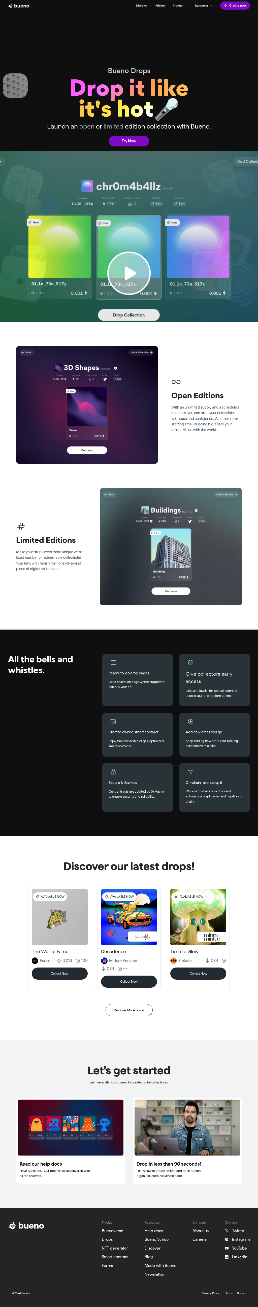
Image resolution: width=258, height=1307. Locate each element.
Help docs (154, 1231)
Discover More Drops (129, 1010)
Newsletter (154, 1274)
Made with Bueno (160, 1265)
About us (200, 1231)
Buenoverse (112, 1231)
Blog (149, 1257)
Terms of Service (236, 1293)
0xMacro (157, 791)
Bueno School (157, 1239)
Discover (141, 5)
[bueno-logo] (18, 6)
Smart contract (115, 1257)
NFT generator (115, 1248)
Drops (107, 1239)
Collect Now (59, 973)
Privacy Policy (211, 1293)
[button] (180, 5)
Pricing (160, 5)
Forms (107, 1265)
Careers (199, 1239)
